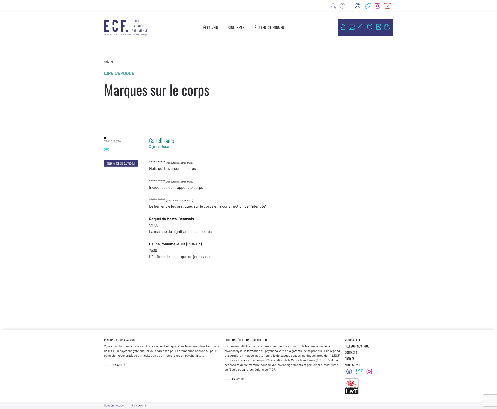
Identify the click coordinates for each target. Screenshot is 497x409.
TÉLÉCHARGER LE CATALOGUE (121, 163)
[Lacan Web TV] (387, 6)
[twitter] (367, 6)
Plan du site (139, 405)
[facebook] (357, 6)
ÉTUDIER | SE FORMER (269, 27)
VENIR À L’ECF (352, 340)
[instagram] (377, 6)
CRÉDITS (350, 358)
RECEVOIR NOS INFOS (357, 346)
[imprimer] (106, 149)
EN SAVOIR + (118, 364)
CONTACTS (351, 352)
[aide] (342, 6)
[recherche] (333, 6)
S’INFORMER (236, 27)
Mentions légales (114, 405)
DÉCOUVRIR (210, 27)
